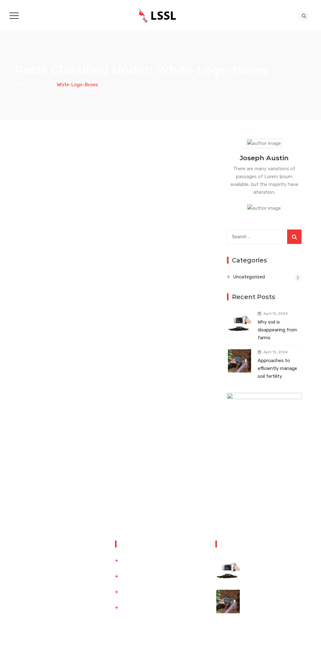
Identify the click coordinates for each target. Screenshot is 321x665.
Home (21, 84)
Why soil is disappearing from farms (277, 329)
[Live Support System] (158, 15)
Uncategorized (249, 277)
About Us (131, 560)
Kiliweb (234, 653)
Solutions (131, 576)
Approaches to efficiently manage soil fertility (277, 368)
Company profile (138, 607)
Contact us (133, 592)
